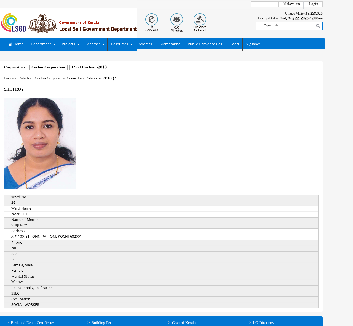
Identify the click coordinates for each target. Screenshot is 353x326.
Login (313, 4)
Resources (119, 44)
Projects (68, 44)
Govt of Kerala (184, 323)
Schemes (93, 44)
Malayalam (291, 4)
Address (145, 44)
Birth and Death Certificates (32, 323)
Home (17, 44)
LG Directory (263, 323)
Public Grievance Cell (205, 44)
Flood (234, 44)
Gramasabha (169, 44)
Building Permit (104, 323)
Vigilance (253, 44)
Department (41, 44)
